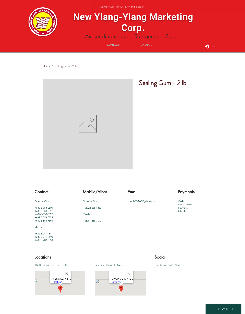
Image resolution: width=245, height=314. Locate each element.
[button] (208, 5)
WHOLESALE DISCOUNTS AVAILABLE (121, 7)
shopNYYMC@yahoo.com (142, 201)
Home (47, 66)
